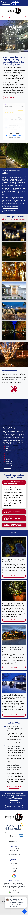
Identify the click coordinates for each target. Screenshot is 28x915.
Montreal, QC (7, 883)
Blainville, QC (7, 884)
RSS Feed (14, 871)
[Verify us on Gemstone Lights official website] (14, 892)
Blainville (7, 452)
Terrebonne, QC (6, 886)
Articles (14, 865)
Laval (7, 448)
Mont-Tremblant (9, 463)
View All (14, 890)
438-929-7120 (7, 2)
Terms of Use (14, 868)
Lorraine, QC (13, 884)
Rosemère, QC (20, 884)
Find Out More (8, 97)
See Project (13, 575)
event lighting (6, 93)
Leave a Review (14, 863)
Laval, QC (13, 883)
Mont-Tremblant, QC (15, 888)
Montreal (7, 446)
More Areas (7, 466)
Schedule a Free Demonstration (13, 18)
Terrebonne (8, 457)
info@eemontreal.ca (15, 854)
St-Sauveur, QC (14, 886)
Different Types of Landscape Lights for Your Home (15, 729)
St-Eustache (8, 450)
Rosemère (8, 455)
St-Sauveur (8, 459)
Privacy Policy (14, 866)
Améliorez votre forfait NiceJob (14, 135)
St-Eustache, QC (19, 883)
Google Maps (14, 862)
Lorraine (7, 453)
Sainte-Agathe (9, 461)
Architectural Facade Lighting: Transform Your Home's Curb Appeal (14, 767)
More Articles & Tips (13, 786)
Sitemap (14, 870)
